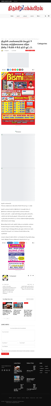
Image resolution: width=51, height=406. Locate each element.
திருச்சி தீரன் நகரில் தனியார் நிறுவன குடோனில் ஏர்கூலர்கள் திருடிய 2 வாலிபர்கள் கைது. (27, 288)
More (38, 16)
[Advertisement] (25, 28)
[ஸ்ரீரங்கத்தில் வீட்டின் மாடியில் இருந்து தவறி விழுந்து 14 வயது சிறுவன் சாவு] (7, 305)
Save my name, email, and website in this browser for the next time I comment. (18, 350)
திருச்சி (18, 16)
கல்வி (41, 372)
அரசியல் (32, 16)
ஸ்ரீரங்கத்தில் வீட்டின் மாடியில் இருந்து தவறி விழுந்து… (18, 371)
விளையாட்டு (47, 370)
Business (15, 1)
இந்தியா (41, 370)
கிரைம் (27, 50)
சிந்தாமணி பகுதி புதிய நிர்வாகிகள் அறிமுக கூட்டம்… (31, 379)
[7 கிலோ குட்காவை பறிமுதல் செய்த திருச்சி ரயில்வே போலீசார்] (18, 305)
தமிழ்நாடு (25, 16)
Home (12, 16)
